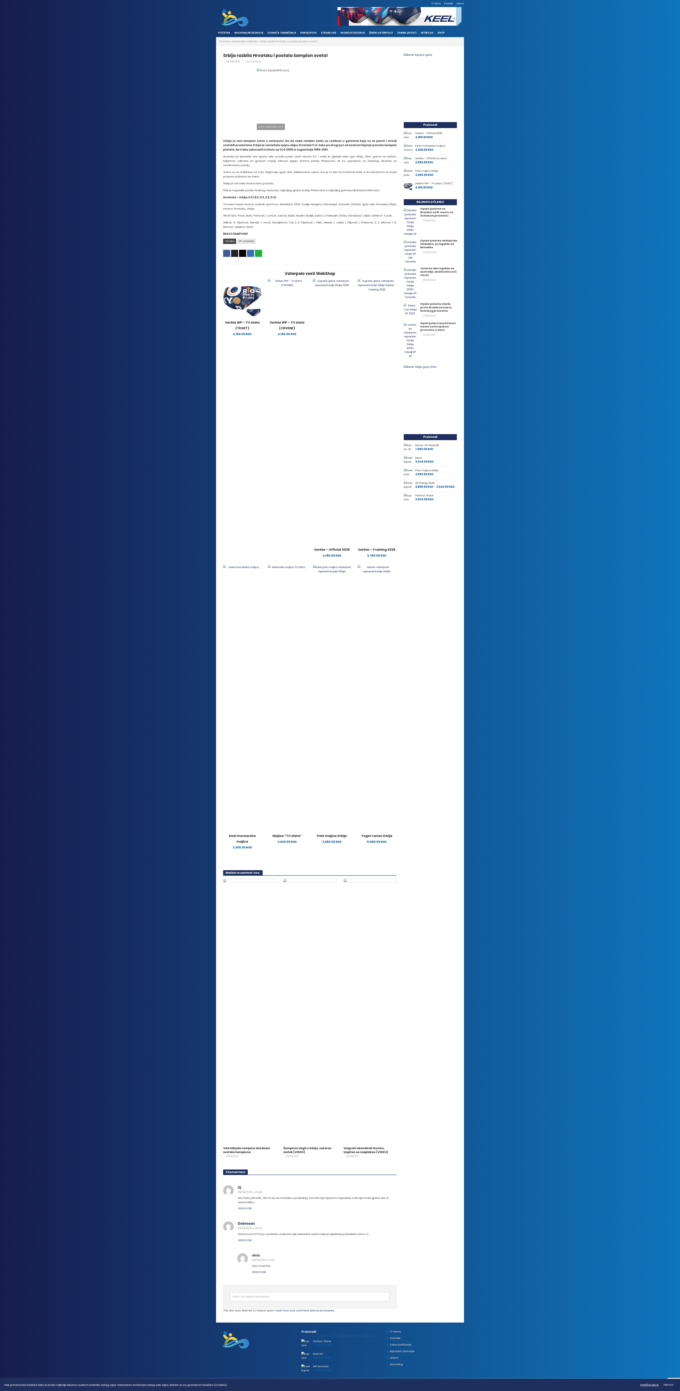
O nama (436, 3)
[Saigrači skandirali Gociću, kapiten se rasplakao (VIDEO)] (370, 1011)
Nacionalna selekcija (245, 41)
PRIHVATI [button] (668, 1385)
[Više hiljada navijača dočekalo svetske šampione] (249, 1011)
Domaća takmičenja (282, 32)
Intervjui (427, 32)
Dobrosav (246, 1223)
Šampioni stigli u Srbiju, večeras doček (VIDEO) (307, 1150)
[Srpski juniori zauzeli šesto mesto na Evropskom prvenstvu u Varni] (410, 340)
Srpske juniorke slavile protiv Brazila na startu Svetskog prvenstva (436, 307)
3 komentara (253, 61)
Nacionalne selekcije (248, 32)
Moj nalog (396, 1364)
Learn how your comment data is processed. (305, 1310)
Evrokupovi (308, 32)
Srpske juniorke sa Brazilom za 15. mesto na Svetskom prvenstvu (436, 212)
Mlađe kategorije (353, 32)
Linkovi (460, 3)
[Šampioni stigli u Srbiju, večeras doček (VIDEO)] (309, 1011)
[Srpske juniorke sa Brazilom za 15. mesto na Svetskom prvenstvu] (410, 222)
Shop (441, 32)
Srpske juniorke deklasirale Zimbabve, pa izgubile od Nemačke (438, 244)
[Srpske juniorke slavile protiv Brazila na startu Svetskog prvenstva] (410, 309)
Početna (224, 32)
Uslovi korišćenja (400, 1344)
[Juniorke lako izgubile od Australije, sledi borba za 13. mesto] (410, 283)
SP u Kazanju (246, 241)
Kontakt (448, 3)
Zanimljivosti (406, 32)
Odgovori (245, 1208)
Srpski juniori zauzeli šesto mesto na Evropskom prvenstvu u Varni (438, 327)
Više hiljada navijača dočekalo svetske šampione (246, 1150)
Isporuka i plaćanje (402, 1351)
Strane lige (328, 32)
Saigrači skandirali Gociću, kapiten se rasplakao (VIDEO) (366, 1150)
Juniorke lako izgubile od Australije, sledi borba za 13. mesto (438, 272)
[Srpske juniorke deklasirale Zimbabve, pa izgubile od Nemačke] (410, 252)
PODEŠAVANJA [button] (649, 1385)
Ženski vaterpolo (381, 32)
